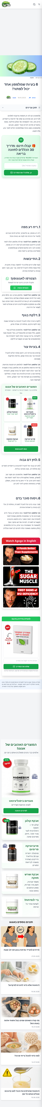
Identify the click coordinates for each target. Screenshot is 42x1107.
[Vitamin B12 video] (21, 597)
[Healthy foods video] (21, 555)
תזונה (32, 78)
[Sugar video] (21, 576)
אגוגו (14, 98)
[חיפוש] (34, 4)
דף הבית (39, 78)
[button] (21, 107)
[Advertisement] (21, 33)
